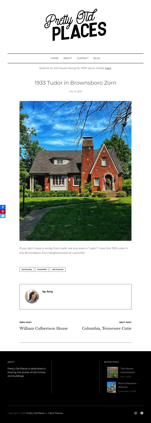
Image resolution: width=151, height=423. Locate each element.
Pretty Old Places (35, 413)
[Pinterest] (3, 211)
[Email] (3, 216)
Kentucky (27, 269)
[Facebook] (3, 207)
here (108, 68)
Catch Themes (55, 413)
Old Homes (57, 269)
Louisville (42, 269)
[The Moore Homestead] (112, 373)
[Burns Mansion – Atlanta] (111, 388)
